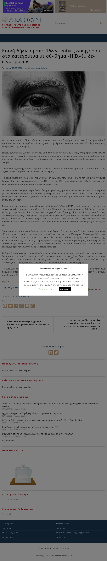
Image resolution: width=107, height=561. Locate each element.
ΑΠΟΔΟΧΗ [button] (64, 289)
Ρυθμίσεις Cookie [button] (46, 289)
